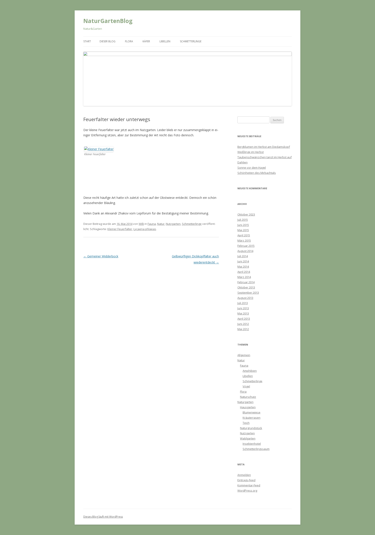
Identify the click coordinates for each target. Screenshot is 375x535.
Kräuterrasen (251, 418)
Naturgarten (245, 402)
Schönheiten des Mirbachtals (256, 173)
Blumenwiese (251, 412)
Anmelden (244, 475)
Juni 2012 (243, 324)
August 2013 (245, 298)
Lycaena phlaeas (144, 229)
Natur (160, 224)
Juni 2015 (243, 225)
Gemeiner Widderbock (100, 256)
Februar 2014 (246, 282)
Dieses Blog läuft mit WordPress (103, 517)
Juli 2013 (242, 303)
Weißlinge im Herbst (250, 152)
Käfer (146, 41)
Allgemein (243, 355)
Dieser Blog (107, 41)
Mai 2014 (243, 266)
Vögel (246, 386)
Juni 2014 (243, 261)
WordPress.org (247, 490)
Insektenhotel (252, 444)
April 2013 (243, 319)
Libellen (165, 41)
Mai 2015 (243, 230)
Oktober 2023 (246, 214)
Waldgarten (247, 438)
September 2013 (248, 293)
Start (87, 41)
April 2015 (243, 235)
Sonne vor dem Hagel (251, 168)
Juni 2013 (243, 308)
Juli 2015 (242, 220)
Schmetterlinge (190, 41)
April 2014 (243, 272)
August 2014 (245, 251)
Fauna (152, 224)
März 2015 (244, 240)
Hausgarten (248, 407)
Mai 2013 (243, 313)
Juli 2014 (242, 256)
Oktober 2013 (246, 287)
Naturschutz (248, 397)
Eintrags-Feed (246, 480)
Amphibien (250, 371)
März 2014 (244, 277)
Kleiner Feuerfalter (119, 229)
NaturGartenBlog (107, 21)
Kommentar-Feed (248, 485)
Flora (129, 41)
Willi (141, 224)
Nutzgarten (173, 224)
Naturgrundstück (251, 428)
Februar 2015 (246, 246)
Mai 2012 (243, 329)
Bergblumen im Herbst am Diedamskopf (263, 147)
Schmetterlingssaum (256, 449)
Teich (246, 423)
